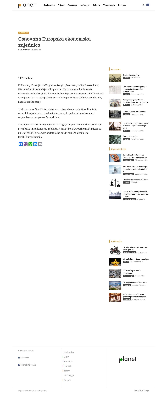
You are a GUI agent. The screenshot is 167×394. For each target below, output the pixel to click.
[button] (143, 5)
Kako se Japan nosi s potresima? (132, 271)
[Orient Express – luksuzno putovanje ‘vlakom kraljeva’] (115, 297)
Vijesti (61, 5)
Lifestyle (85, 5)
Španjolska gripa (130, 136)
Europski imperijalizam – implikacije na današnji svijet (135, 101)
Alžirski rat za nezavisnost (134, 111)
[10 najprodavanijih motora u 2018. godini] (115, 250)
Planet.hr (25, 358)
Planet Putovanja (28, 365)
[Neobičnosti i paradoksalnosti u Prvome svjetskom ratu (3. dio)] (115, 126)
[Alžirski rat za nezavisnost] (115, 114)
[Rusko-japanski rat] (115, 78)
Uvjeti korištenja (141, 390)
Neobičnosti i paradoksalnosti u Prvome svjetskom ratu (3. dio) (135, 125)
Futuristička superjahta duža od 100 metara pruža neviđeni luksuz (135, 193)
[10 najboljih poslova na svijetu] (115, 262)
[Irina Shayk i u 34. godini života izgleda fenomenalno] (115, 158)
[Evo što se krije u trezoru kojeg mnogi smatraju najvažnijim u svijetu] (115, 169)
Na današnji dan (23, 32)
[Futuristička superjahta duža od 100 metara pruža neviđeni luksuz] (115, 194)
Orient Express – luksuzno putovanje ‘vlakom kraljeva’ (134, 295)
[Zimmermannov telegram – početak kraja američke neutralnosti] (115, 89)
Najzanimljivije (128, 160)
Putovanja (72, 5)
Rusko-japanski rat (131, 75)
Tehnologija (109, 5)
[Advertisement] (83, 18)
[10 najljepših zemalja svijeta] (115, 285)
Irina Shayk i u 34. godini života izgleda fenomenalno (135, 156)
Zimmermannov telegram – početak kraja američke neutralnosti (134, 89)
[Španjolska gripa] (115, 139)
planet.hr (26, 49)
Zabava (96, 5)
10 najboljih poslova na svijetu (136, 259)
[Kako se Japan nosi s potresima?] (115, 273)
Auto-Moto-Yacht (129, 199)
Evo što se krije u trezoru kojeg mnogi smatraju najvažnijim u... (135, 169)
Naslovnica (49, 5)
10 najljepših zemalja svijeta (135, 282)
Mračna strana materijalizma (135, 180)
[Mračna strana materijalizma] (115, 183)
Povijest (122, 5)
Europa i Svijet (128, 276)
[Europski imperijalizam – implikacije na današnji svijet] (115, 103)
